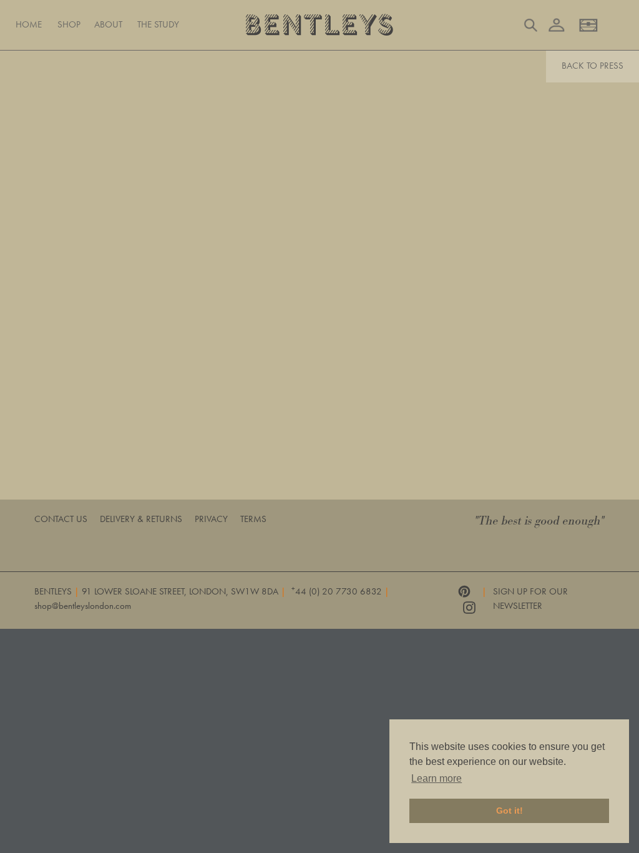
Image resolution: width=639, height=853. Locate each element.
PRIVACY (211, 519)
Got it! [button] (509, 811)
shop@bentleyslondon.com (82, 605)
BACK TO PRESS (592, 65)
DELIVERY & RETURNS (141, 519)
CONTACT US (60, 519)
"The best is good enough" (540, 521)
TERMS (253, 519)
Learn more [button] (436, 778)
